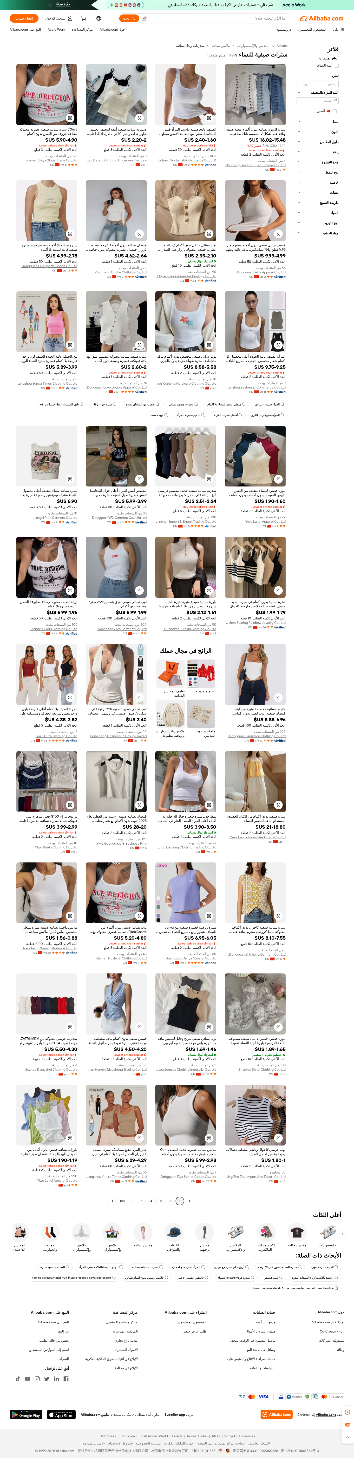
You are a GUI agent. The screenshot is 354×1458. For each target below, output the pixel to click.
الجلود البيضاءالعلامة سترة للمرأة (98, 1267)
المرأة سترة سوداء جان (186, 1267)
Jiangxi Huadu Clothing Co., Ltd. (53, 629)
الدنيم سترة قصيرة (322, 1267)
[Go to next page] (112, 1201)
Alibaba (282, 46)
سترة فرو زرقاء (102, 404)
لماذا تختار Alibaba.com (328, 1322)
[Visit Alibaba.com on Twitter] (47, 1379)
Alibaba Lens (326, 1414)
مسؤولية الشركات (331, 1340)
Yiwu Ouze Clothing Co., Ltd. (56, 736)
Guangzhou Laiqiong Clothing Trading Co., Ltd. (185, 847)
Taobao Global (196, 1436)
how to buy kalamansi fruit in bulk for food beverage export (71, 1277)
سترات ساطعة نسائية (145, 1267)
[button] (144, 18)
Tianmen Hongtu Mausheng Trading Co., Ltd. (116, 1069)
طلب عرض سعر (195, 1331)
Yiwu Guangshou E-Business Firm (122, 843)
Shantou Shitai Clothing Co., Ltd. (262, 1069)
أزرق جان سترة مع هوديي (229, 1267)
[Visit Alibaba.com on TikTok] (18, 1379)
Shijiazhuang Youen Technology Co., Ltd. (186, 276)
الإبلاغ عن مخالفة (126, 1368)
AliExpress (108, 1436)
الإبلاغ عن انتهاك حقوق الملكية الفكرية (111, 1359)
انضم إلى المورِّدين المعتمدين (49, 1350)
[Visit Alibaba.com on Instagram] (37, 1379)
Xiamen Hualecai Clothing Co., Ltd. (121, 958)
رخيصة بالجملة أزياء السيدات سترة (313, 1277)
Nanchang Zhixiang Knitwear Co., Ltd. (49, 948)
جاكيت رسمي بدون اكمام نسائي (144, 1277)
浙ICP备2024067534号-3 (300, 1451)
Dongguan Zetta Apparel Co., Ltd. (261, 272)
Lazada (177, 1436)
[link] (347, 1412)
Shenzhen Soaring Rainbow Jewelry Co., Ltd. (255, 623)
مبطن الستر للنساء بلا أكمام (224, 404)
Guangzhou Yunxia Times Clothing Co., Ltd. (46, 383)
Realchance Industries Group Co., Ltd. (257, 837)
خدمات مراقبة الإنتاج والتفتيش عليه (251, 1359)
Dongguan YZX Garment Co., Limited (119, 518)
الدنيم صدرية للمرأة (188, 415)
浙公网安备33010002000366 (255, 1451)
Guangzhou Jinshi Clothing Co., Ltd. (190, 629)
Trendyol (228, 1436)
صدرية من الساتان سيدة (140, 404)
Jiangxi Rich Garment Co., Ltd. (55, 518)
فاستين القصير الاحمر (191, 1277)
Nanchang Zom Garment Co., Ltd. (122, 629)
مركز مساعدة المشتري (121, 1322)
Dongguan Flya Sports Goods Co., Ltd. (49, 266)
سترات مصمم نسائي (181, 404)
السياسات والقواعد (262, 1368)
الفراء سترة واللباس (267, 404)
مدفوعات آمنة (265, 1322)
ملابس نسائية (220, 46)
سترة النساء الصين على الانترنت (277, 1267)
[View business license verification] (220, 1450)
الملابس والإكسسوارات (253, 46)
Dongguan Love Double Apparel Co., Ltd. (116, 387)
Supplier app (174, 1414)
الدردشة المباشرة (125, 1331)
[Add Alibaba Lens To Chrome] (277, 1414)
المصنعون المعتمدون (192, 1322)
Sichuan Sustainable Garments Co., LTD (186, 160)
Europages (247, 1436)
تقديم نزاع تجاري (126, 1340)
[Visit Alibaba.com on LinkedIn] (56, 1379)
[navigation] (317, 624)
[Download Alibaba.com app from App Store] (61, 1414)
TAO (214, 1436)
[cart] (83, 19)
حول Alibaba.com (331, 1312)
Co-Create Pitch (332, 1331)
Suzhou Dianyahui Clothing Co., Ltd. (51, 1069)
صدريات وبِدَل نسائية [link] (190, 46)
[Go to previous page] (189, 1201)
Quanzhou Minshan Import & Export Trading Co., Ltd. (185, 521)
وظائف (339, 1350)
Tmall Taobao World (153, 1436)
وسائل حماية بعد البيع (260, 1350)
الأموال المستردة (126, 1350)
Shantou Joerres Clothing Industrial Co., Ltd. (185, 1069)
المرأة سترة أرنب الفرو (266, 415)
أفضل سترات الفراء (226, 415)
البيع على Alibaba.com (53, 1322)
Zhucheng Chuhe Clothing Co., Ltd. (120, 272)
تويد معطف (156, 415)
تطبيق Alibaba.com (95, 1414)
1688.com (127, 1436)
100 (122, 1201)
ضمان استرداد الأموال (260, 1331)
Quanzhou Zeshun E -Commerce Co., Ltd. (255, 387)
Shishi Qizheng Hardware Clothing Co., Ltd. (185, 383)
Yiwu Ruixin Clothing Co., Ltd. (55, 847)
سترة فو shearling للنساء (234, 1277)
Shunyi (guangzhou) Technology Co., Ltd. (255, 165)
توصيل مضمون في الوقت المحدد (252, 1340)
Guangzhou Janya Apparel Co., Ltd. (190, 958)
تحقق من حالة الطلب (54, 1340)
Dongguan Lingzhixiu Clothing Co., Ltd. (257, 736)
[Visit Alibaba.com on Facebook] (66, 1379)
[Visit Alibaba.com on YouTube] (27, 1379)
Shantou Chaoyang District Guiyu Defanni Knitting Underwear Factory (116, 160)
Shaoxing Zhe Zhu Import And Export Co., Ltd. (255, 1177)
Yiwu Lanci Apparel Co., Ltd (265, 521)
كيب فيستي (271, 1277)
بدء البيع (63, 1331)
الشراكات (62, 1359)
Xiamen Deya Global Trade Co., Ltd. (51, 160)
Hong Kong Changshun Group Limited (118, 736)
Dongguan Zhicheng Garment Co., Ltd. (257, 954)
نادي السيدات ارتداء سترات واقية (59, 404)
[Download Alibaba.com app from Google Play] (26, 1414)
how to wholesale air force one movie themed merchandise (293, 1288)
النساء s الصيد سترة (52, 1267)
